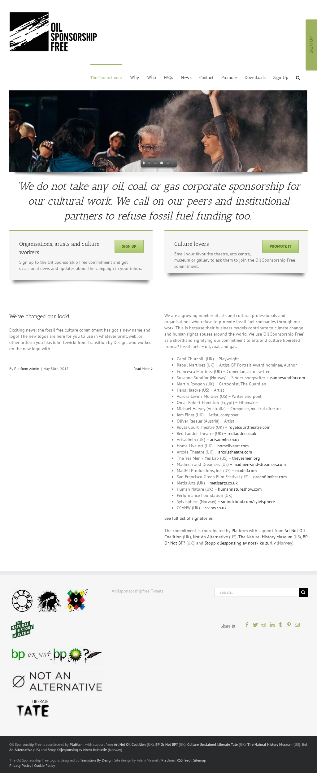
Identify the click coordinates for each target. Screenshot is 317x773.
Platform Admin (26, 368)
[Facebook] (247, 626)
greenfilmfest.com (270, 477)
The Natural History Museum (265, 537)
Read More (141, 368)
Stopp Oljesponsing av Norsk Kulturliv (77, 749)
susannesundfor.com (286, 377)
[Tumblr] (280, 626)
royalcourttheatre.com (249, 427)
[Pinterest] (289, 626)
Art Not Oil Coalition (130, 744)
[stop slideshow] (174, 163)
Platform (240, 530)
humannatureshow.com (240, 489)
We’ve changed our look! (39, 316)
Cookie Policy (44, 765)
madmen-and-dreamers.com (259, 464)
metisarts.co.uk (224, 483)
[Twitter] (255, 626)
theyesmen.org (246, 458)
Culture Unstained (201, 744)
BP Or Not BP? (166, 744)
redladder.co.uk (242, 433)
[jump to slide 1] (149, 163)
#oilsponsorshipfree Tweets (137, 591)
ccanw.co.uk (216, 507)
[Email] (297, 626)
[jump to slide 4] (168, 163)
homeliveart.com (233, 446)
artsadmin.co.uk (225, 439)
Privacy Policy (20, 765)
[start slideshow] (142, 163)
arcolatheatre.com (235, 452)
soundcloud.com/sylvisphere (248, 501)
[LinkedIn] (272, 626)
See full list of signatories (188, 518)
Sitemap (199, 760)
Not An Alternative (210, 537)
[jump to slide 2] (155, 163)
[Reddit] (264, 626)
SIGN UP (311, 45)
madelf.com (246, 470)
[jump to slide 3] (161, 163)
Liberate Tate (227, 744)
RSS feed (183, 760)
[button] (298, 77)
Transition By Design (96, 760)
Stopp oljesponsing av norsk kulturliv (240, 543)
